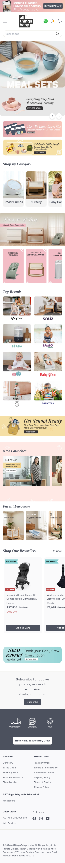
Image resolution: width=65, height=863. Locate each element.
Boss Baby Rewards (13, 777)
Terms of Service (43, 782)
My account (9, 800)
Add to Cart (23, 627)
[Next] (59, 116)
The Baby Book (10, 772)
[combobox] (32, 34)
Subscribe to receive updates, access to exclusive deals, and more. (32, 687)
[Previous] (52, 116)
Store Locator (10, 782)
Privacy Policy (41, 787)
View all (57, 550)
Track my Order (42, 763)
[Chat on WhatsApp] (46, 21)
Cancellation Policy (44, 772)
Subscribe (32, 702)
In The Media (9, 767)
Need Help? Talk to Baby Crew (32, 740)
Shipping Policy (42, 777)
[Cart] (60, 21)
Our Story (8, 763)
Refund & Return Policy (46, 767)
